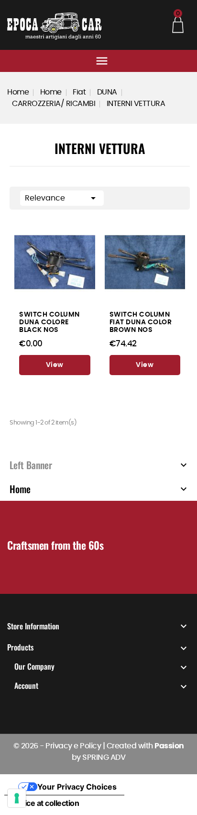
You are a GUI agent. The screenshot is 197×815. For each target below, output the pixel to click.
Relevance (62, 198)
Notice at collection (45, 803)
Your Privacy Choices (77, 786)
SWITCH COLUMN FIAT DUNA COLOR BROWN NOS (140, 322)
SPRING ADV (103, 757)
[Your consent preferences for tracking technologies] (17, 798)
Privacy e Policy (73, 746)
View (55, 365)
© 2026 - (29, 746)
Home (20, 489)
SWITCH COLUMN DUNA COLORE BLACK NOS (49, 322)
